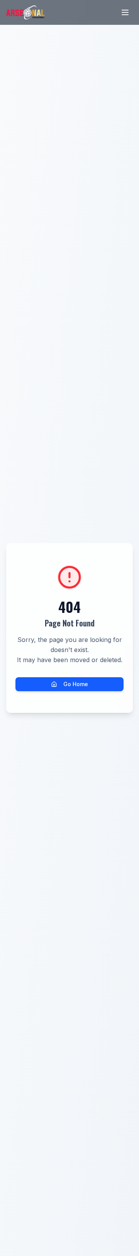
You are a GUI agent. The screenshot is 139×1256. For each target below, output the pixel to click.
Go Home (75, 684)
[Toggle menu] (125, 12)
